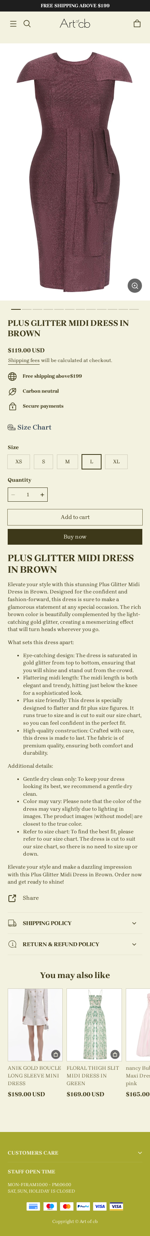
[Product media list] (75, 172)
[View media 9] (102, 309)
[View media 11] (123, 309)
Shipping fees (24, 360)
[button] (13, 23)
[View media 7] (80, 309)
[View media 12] (134, 309)
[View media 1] (16, 309)
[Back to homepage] (75, 23)
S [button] (43, 461)
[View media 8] (91, 309)
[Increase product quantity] (42, 494)
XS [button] (18, 461)
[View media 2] (27, 309)
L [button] (91, 461)
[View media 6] (70, 309)
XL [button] (116, 461)
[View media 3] (37, 309)
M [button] (67, 461)
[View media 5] (59, 309)
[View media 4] (48, 309)
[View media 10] (112, 309)
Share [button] (31, 897)
